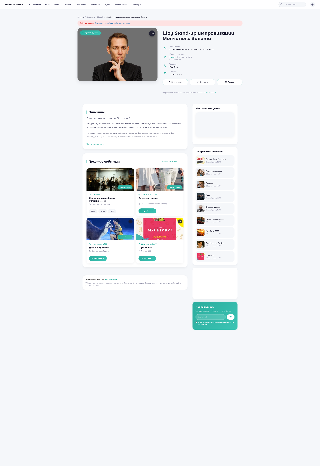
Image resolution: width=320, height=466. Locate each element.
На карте (204, 82)
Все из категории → (171, 161)
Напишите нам (111, 279)
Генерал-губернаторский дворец (154, 204)
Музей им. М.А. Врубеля (101, 204)
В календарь (177, 82)
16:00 (112, 211)
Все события (35, 4)
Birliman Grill (146, 251)
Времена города (148, 198)
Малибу (100, 17)
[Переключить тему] (312, 4)
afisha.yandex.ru (210, 92)
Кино (47, 4)
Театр (56, 4)
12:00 (93, 211)
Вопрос (231, 82)
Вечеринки (95, 4)
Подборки (137, 4)
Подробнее (146, 211)
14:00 (102, 211)
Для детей (81, 4)
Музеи (107, 4)
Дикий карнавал (99, 247)
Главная (81, 17)
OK (230, 317)
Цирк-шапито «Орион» (100, 251)
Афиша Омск (14, 4)
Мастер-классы (121, 4)
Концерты (68, 4)
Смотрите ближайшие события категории (112, 23)
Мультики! (145, 247)
